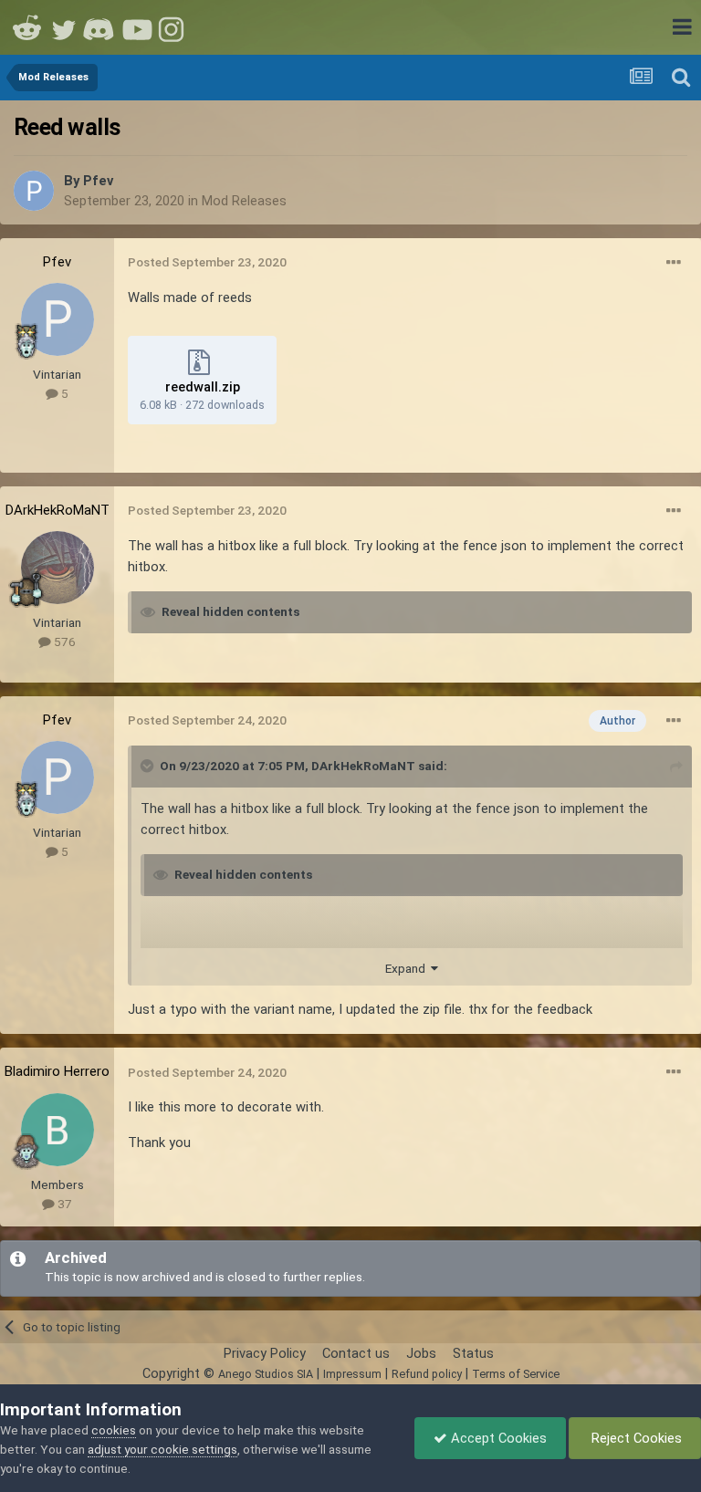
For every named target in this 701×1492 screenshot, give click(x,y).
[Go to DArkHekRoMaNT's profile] (57, 567)
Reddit (27, 27)
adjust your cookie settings (162, 1449)
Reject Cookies (635, 1438)
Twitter (64, 27)
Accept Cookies (497, 1438)
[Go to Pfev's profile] (34, 191)
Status (473, 1353)
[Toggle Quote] (149, 765)
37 (63, 1203)
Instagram (173, 27)
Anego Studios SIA (265, 1374)
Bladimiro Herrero (57, 1071)
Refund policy (427, 1374)
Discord (100, 27)
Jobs (421, 1353)
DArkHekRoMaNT (57, 510)
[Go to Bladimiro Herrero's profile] (57, 1129)
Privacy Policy (265, 1353)
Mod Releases (244, 201)
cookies (113, 1430)
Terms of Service (516, 1374)
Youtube (137, 27)
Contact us (356, 1353)
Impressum (352, 1374)
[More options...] (673, 263)
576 (63, 641)
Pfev (98, 180)
